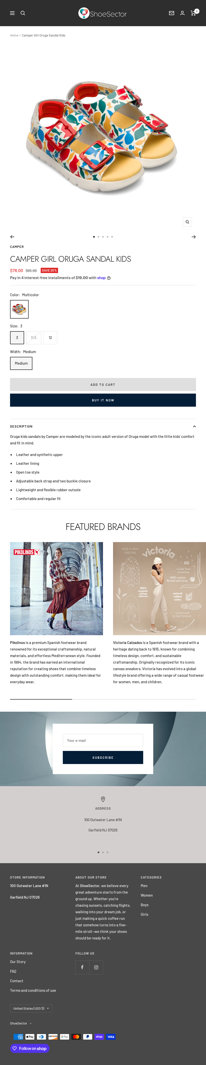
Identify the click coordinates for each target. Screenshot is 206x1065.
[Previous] (12, 237)
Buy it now (103, 400)
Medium (21, 363)
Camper (17, 247)
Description (21, 426)
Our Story (18, 961)
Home (14, 35)
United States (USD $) (28, 1008)
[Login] (182, 13)
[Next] (194, 237)
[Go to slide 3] (103, 237)
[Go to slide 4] (107, 237)
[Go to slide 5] (112, 237)
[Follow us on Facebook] (82, 967)
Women (147, 895)
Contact (16, 980)
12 (50, 337)
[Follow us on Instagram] (96, 967)
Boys (144, 904)
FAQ (13, 971)
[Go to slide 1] (94, 237)
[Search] (23, 13)
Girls (144, 914)
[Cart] (193, 13)
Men (144, 885)
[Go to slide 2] (98, 237)
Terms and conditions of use (33, 990)
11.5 (33, 337)
